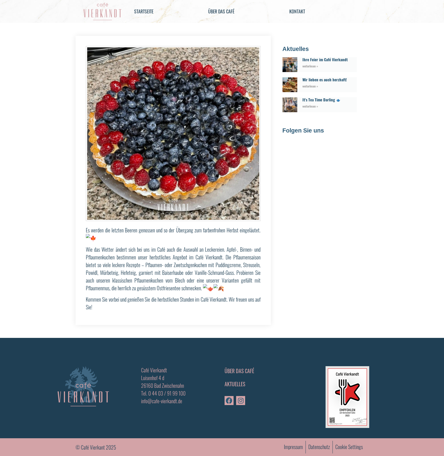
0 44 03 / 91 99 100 (167, 393)
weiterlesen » (310, 66)
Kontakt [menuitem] (297, 11)
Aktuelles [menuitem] (235, 384)
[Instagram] (240, 400)
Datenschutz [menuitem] (319, 447)
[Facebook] (229, 400)
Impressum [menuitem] (293, 447)
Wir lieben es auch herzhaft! (324, 79)
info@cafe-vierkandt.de (161, 401)
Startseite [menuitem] (143, 11)
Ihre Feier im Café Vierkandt (325, 59)
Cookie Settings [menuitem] (349, 447)
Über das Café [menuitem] (221, 11)
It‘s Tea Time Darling (319, 99)
